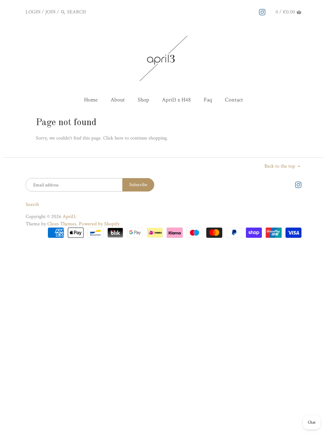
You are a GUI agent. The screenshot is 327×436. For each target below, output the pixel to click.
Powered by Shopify (99, 224)
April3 (69, 216)
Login (33, 12)
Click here (113, 138)
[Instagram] (262, 12)
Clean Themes (61, 224)
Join (50, 12)
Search (32, 204)
